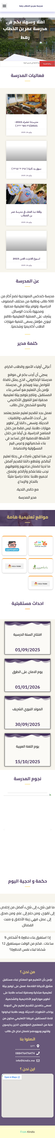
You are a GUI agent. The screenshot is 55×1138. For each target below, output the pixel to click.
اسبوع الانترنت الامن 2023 (26, 259)
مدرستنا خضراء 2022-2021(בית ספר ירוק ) (26, 124)
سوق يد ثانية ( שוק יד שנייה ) (26, 169)
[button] (4, 6)
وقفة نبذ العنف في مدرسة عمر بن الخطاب (26, 213)
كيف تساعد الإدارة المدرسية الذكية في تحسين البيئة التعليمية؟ (39, 64)
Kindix (31, 1131)
